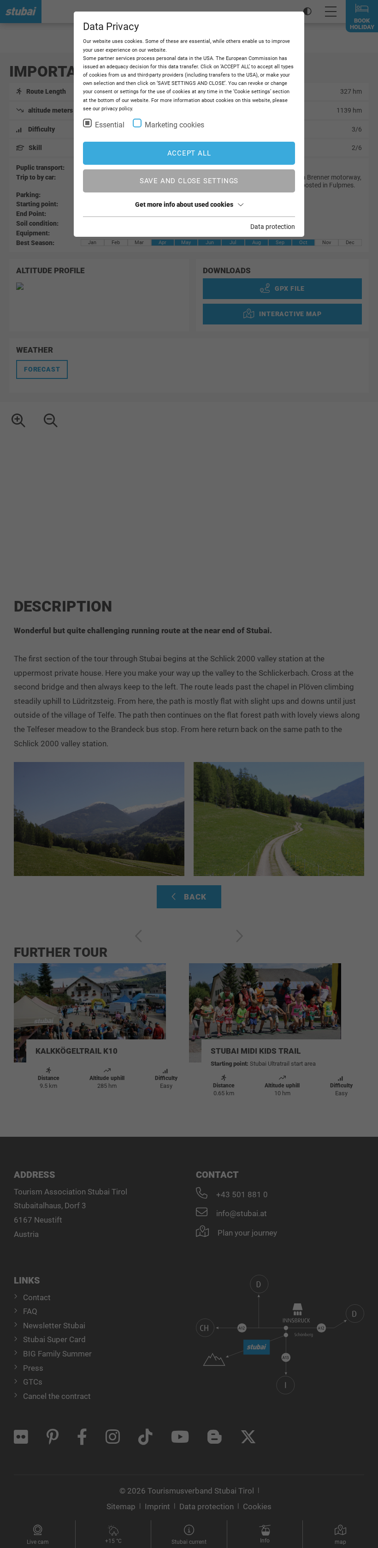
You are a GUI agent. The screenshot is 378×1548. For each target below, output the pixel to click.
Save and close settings (189, 181)
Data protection (272, 226)
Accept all (189, 153)
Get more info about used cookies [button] (184, 204)
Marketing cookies (174, 124)
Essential (109, 124)
